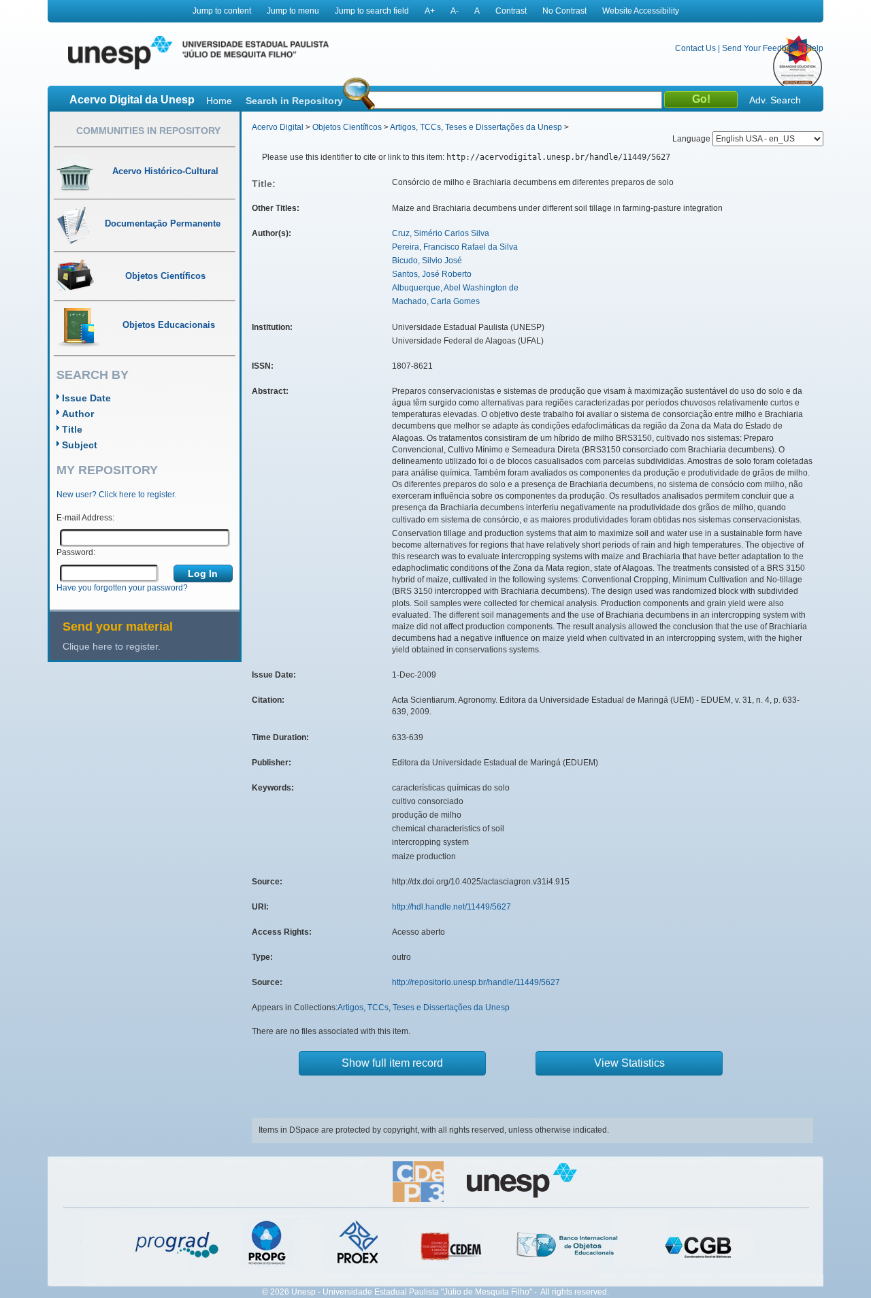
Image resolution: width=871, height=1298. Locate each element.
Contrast (511, 11)
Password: (75, 552)
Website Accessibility (640, 11)
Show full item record (392, 1063)
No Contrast (564, 11)
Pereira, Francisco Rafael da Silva (455, 247)
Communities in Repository (148, 130)
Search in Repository (294, 100)
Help (814, 48)
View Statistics (629, 1063)
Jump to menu (293, 11)
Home (219, 100)
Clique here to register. (112, 646)
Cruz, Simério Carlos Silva (440, 233)
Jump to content (222, 11)
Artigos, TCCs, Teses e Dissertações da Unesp (476, 127)
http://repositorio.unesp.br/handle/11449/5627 (476, 982)
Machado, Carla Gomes (436, 301)
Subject (79, 444)
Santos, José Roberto (432, 274)
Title (72, 429)
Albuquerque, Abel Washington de (455, 288)
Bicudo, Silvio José (427, 260)
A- (454, 11)
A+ (430, 11)
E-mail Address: (85, 517)
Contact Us (695, 48)
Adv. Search (775, 100)
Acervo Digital (277, 127)
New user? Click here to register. (116, 494)
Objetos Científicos (347, 127)
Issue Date (86, 398)
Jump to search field (372, 11)
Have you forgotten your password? (122, 588)
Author (78, 413)
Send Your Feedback (761, 48)
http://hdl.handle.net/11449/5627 (451, 907)
